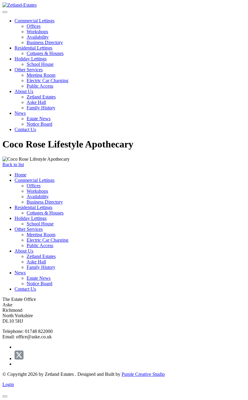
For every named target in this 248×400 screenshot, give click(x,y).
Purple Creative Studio (143, 374)
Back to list (13, 164)
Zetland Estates (41, 96)
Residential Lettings (33, 47)
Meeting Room (41, 75)
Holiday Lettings (31, 58)
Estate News (39, 118)
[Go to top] (4, 396)
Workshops (37, 31)
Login (8, 384)
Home (20, 174)
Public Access (40, 86)
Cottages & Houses (45, 53)
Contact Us (25, 129)
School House (40, 64)
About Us (24, 91)
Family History (41, 107)
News (20, 113)
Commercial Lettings (34, 20)
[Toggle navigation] (4, 12)
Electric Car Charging (47, 80)
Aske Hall (36, 102)
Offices (34, 26)
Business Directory (45, 42)
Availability (38, 37)
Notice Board (39, 124)
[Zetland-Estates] (19, 5)
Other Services (29, 69)
